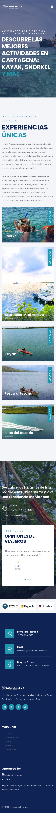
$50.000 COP (50, 217)
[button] (25, 579)
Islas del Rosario (19, 432)
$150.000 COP (50, 336)
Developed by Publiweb (18, 807)
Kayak (10, 354)
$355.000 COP (50, 257)
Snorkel (11, 236)
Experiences (12, 737)
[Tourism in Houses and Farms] (13, 777)
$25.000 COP (50, 375)
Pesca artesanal (19, 393)
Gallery (9, 745)
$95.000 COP (50, 414)
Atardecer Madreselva (24, 314)
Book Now (11, 749)
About (9, 733)
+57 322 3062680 (21, 509)
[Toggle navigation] (52, 7)
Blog (8, 741)
